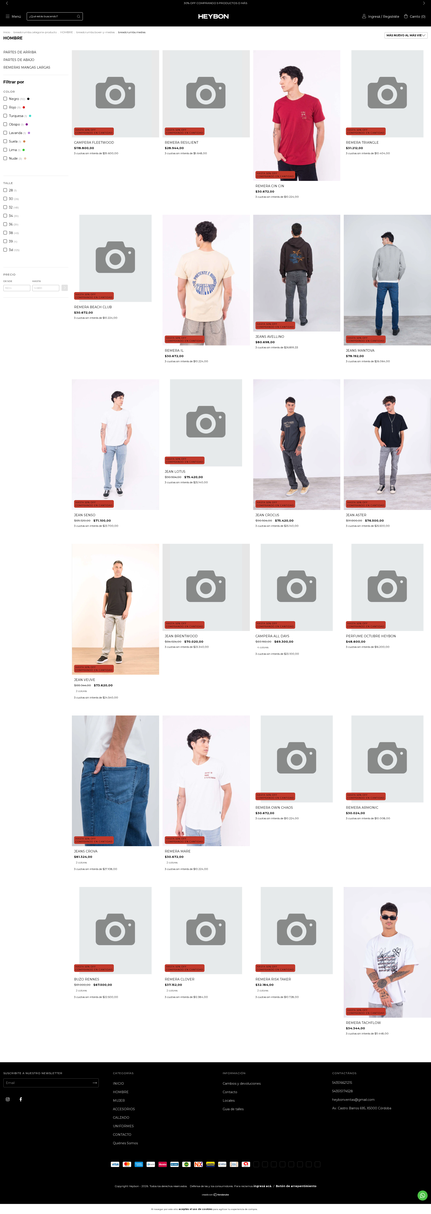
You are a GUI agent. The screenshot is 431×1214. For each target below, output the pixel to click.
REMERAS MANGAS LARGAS (26, 67)
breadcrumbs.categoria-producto (35, 32)
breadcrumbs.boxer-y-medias (95, 32)
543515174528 (342, 1091)
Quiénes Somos (125, 1143)
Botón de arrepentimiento (296, 1186)
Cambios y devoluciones (242, 1084)
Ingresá (374, 17)
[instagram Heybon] (8, 1099)
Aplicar (64, 287)
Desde (8, 281)
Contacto (230, 1092)
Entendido (270, 1209)
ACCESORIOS (124, 1109)
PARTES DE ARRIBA (19, 52)
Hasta (36, 281)
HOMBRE (66, 32)
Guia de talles (233, 1109)
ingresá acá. (262, 1186)
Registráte (391, 17)
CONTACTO (122, 1135)
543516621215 (342, 1083)
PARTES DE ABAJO (18, 60)
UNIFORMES (123, 1126)
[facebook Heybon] (20, 1099)
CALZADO (121, 1118)
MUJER (119, 1101)
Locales (229, 1101)
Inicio (6, 32)
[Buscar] (78, 16)
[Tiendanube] (216, 1195)
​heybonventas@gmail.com (353, 1100)
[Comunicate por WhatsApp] (423, 1195)
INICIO (118, 1084)
